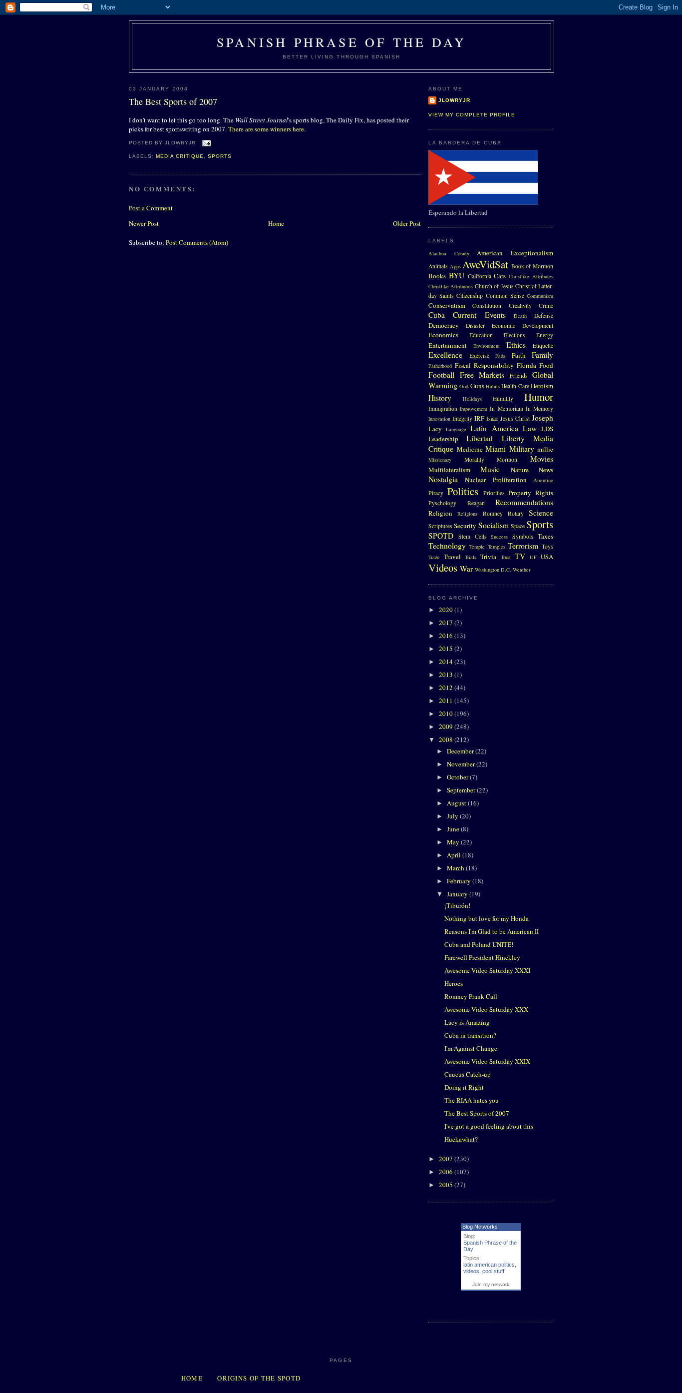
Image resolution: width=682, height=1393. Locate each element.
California (479, 276)
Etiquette (543, 345)
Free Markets (482, 375)
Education (481, 335)
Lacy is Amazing (467, 1022)
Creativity (520, 305)
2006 (446, 1171)
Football (441, 375)
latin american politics (489, 1265)
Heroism (542, 385)
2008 (446, 739)
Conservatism (446, 305)
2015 (446, 648)
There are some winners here (266, 128)
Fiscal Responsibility (484, 365)
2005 (446, 1184)
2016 (446, 635)
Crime (546, 305)
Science (541, 513)
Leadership (443, 438)
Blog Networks (480, 1227)
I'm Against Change (470, 1048)
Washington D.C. (493, 569)
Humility (503, 398)
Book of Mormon (532, 266)
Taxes (545, 536)
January (458, 893)
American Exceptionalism (515, 252)
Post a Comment (151, 207)
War (466, 569)
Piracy (435, 493)
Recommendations (524, 502)
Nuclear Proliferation (495, 479)
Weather (521, 569)
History (439, 398)
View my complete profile (471, 114)
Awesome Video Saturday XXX (486, 1009)
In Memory (539, 408)
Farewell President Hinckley (482, 957)
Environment (486, 345)
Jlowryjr (454, 100)
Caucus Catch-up (467, 1074)
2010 (446, 713)
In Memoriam (506, 408)
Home (276, 223)
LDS (547, 428)
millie (545, 449)
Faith (519, 355)
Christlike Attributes (531, 276)
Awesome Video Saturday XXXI (487, 970)
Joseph (542, 418)
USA (547, 556)
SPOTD (440, 536)
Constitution (486, 305)
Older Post (407, 223)
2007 (446, 1158)
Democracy (443, 325)
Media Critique (180, 156)
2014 (446, 661)
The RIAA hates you (471, 1100)
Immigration (442, 408)
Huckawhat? (461, 1139)
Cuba (436, 315)
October (458, 776)
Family (542, 355)
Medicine (470, 449)
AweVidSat (485, 264)
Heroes (453, 983)
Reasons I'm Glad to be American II (491, 931)
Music (490, 469)
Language (456, 429)
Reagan (476, 503)
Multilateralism (449, 469)
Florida (526, 365)
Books (437, 275)
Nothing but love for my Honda (486, 918)
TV (520, 556)
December (461, 750)
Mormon (507, 459)
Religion (440, 513)
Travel (452, 556)
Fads (500, 355)
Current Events (479, 315)
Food (546, 365)
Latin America (494, 428)
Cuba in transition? (470, 1035)
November (461, 763)
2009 (446, 726)
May (454, 841)
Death (520, 315)
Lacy (435, 428)
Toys (547, 546)
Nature (520, 469)
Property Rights (530, 492)
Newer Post (144, 223)
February (459, 880)
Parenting (543, 480)
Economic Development (522, 325)
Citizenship (469, 295)
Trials (470, 557)
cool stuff (493, 1271)
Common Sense (505, 295)
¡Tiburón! (457, 905)
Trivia (488, 556)
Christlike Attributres (450, 286)
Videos (442, 568)
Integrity (462, 418)
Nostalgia (443, 479)
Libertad (479, 438)
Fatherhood (440, 365)
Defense (543, 315)
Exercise (479, 355)
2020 (446, 609)
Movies (541, 459)
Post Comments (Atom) (197, 242)
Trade (434, 557)
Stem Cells (472, 536)
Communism (540, 295)
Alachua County (448, 253)
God (463, 386)
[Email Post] (205, 143)
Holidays (472, 398)
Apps (455, 266)
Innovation (439, 418)
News (546, 469)
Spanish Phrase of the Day (341, 41)
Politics (462, 491)
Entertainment (447, 345)
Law (530, 428)
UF (533, 557)
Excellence (445, 355)
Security (465, 525)
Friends (519, 375)
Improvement (473, 408)
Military (521, 449)
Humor (538, 397)
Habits (493, 386)
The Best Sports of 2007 (173, 101)
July (453, 815)
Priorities (494, 493)
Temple (477, 546)
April (454, 854)
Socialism (493, 525)
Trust (506, 557)
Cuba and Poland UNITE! (478, 944)
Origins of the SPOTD (259, 1378)
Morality (474, 459)
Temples (496, 546)
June (454, 828)
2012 (446, 687)
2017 (446, 622)
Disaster (475, 325)
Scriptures (440, 526)
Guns (477, 385)
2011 (446, 700)
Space (518, 526)
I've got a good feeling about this (488, 1126)
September (462, 789)
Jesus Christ (515, 418)
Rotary (516, 513)
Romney (493, 513)
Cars (500, 275)
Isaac (492, 418)
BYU (456, 275)
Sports (220, 156)
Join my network (490, 1284)
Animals (438, 266)
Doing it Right (464, 1087)
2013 (446, 674)
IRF (479, 418)
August (457, 802)
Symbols (522, 536)
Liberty (513, 438)
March (456, 867)
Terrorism (523, 546)
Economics (443, 334)
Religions (467, 513)
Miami (495, 449)
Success (499, 536)
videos (471, 1271)
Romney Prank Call (470, 996)
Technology (447, 546)
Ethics (516, 345)
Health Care (515, 386)
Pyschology (442, 503)
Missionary (439, 459)
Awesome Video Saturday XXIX (487, 1061)
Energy (544, 335)
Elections (514, 335)
